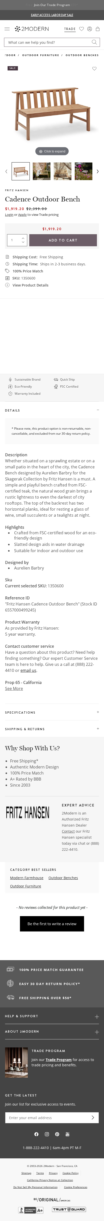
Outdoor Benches (82, 55)
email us (28, 670)
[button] (97, 29)
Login (9, 214)
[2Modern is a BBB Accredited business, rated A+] (31, 1212)
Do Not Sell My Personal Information (35, 1187)
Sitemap (26, 1173)
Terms (40, 1173)
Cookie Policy (71, 1173)
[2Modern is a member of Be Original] (52, 1199)
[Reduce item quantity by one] (24, 243)
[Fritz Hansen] (27, 813)
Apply (22, 214)
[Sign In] (89, 29)
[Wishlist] (81, 29)
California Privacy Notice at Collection (50, 1180)
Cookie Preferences (75, 1187)
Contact (68, 831)
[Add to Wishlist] (94, 68)
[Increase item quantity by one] (24, 237)
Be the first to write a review (52, 923)
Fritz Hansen (17, 190)
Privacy (53, 1173)
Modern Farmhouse (26, 877)
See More (14, 688)
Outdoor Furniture (40, 55)
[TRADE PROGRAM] (52, 1062)
